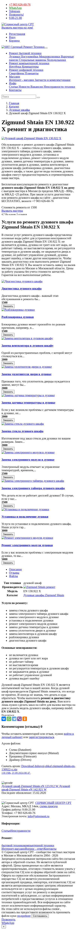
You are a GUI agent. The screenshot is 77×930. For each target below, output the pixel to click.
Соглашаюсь (40, 916)
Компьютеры (30, 66)
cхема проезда (49, 806)
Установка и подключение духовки (24, 516)
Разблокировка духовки (17, 317)
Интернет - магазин (21, 80)
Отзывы (14, 572)
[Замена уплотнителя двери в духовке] (26, 366)
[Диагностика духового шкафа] (21, 281)
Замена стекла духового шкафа (22, 431)
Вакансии (36, 86)
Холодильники (56, 59)
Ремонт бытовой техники (25, 53)
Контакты (15, 90)
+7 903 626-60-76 (19, 4)
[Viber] (19, 719)
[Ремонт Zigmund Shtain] (39, 587)
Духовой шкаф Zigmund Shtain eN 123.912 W (30, 786)
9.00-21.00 (15, 18)
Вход (12, 37)
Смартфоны (16, 73)
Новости (24, 86)
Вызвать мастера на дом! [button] (17, 27)
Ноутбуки (15, 66)
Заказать (8, 306)
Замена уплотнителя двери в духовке (26, 374)
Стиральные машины (32, 59)
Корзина (14, 40)
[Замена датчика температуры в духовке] (28, 395)
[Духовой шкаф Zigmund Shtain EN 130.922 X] (31, 138)
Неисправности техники (59, 86)
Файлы (13, 576)
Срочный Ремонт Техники (27, 46)
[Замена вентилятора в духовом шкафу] (27, 338)
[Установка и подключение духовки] (25, 509)
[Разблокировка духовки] (18, 309)
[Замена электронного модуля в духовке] (28, 452)
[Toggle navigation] (45, 47)
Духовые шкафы (19, 109)
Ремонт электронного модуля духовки (27, 545)
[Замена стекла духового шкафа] (22, 423)
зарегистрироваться (41, 737)
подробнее (24, 915)
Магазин (14, 76)
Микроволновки (49, 56)
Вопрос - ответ (34, 848)
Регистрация (17, 33)
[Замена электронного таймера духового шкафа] (32, 480)
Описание (15, 569)
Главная (14, 103)
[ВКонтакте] (3, 719)
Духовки (14, 56)
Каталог (14, 106)
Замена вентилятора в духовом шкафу (27, 345)
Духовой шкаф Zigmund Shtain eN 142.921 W (35, 788)
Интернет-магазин (13, 848)
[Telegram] (14, 719)
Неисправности (20, 830)
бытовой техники (12, 845)
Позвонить (8, 919)
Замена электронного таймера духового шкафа (33, 488)
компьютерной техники (39, 845)
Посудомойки (29, 56)
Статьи (13, 86)
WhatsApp (15, 7)
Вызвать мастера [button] (12, 210)
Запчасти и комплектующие (52, 80)
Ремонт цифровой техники (26, 70)
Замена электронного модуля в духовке (27, 459)
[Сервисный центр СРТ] (17, 24)
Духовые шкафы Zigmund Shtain (43, 595)
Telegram (14, 11)
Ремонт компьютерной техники (29, 63)
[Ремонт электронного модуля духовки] (27, 537)
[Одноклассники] (24, 719)
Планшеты (31, 73)
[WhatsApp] (9, 719)
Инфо (12, 83)
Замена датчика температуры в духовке (28, 402)
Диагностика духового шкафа (21, 288)
